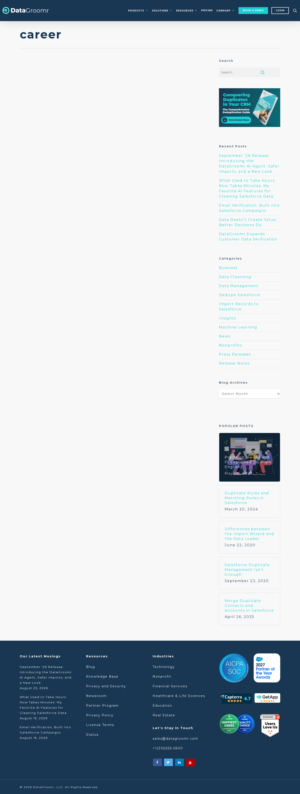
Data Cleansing (235, 277)
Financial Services (170, 686)
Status (92, 735)
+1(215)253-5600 (168, 748)
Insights (227, 318)
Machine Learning (238, 327)
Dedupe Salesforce (46, 124)
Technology (164, 667)
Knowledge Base (102, 676)
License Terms (100, 725)
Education (162, 706)
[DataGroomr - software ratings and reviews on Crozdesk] (237, 725)
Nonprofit (162, 676)
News (224, 336)
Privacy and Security (106, 686)
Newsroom (96, 696)
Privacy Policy (100, 715)
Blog (91, 667)
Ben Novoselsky (54, 171)
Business (228, 268)
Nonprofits (230, 345)
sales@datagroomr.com (175, 739)
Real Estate (164, 715)
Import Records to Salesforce (239, 306)
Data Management (45, 117)
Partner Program (102, 706)
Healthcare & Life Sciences (179, 696)
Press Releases (235, 354)
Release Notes (234, 363)
